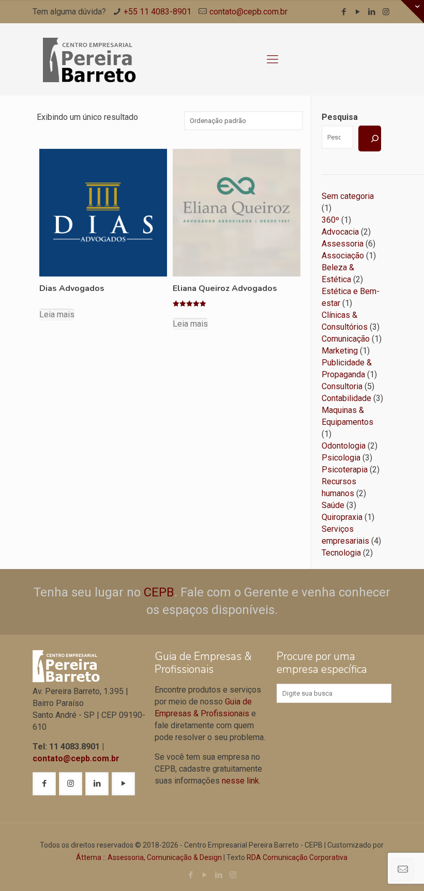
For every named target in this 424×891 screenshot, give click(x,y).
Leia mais (56, 314)
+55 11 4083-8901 (157, 12)
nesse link (240, 781)
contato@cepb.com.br (248, 12)
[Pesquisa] (369, 138)
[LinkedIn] (372, 12)
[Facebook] (344, 12)
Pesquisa (340, 117)
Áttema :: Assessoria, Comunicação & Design (149, 857)
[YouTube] (358, 12)
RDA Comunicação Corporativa (297, 857)
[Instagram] (386, 12)
